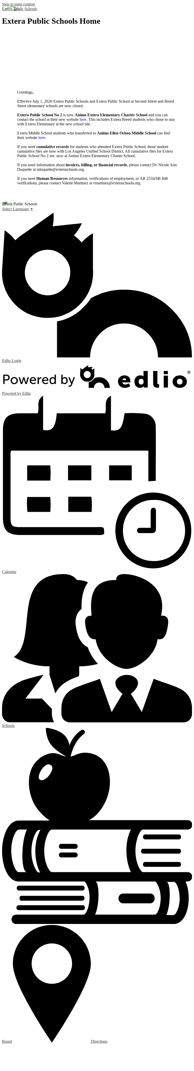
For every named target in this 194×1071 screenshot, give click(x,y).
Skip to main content (18, 4)
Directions (99, 1041)
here (83, 119)
